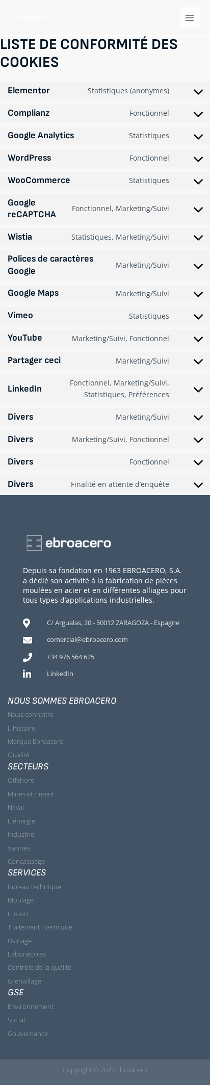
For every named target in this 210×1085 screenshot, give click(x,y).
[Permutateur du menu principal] (189, 17)
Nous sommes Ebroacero (62, 700)
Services (27, 872)
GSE (15, 992)
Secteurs (28, 766)
